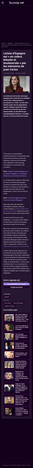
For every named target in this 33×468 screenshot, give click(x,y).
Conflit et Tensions (9, 306)
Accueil (3, 43)
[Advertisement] (16, 25)
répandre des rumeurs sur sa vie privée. (16, 246)
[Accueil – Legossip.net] (16, 2)
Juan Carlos (7, 303)
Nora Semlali (21, 73)
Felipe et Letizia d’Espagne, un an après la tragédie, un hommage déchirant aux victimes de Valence (15, 173)
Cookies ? (28, 465)
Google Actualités (17, 287)
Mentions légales (17, 465)
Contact (23, 465)
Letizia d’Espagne (18, 303)
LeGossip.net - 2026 (7, 465)
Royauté (10, 43)
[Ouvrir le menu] (2, 2)
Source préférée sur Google (16, 284)
